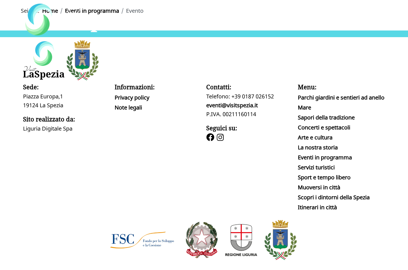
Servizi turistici (316, 167)
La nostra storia (318, 147)
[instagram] (221, 138)
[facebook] (211, 138)
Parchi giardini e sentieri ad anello (341, 97)
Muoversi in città (319, 187)
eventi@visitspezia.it (232, 105)
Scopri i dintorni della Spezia (334, 197)
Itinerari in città (317, 207)
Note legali (128, 107)
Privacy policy (132, 97)
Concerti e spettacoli (324, 127)
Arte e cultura (315, 137)
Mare (304, 107)
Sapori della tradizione (326, 117)
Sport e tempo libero (324, 177)
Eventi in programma (325, 157)
